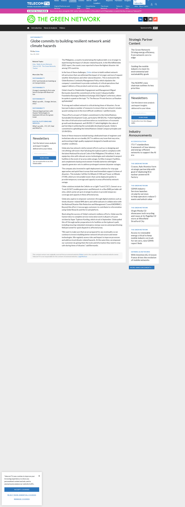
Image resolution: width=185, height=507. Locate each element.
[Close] (39, 476)
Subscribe (44, 158)
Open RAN (79, 7)
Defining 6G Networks (140, 252)
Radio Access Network (44, 64)
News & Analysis (50, 28)
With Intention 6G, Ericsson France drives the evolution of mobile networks (144, 257)
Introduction (36, 28)
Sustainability (36, 37)
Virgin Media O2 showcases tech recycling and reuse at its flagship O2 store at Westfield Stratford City (143, 215)
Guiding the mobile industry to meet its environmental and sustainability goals (140, 70)
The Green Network (104, 7)
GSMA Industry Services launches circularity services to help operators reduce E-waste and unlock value (144, 193)
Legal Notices (82, 256)
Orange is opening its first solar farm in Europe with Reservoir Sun (44, 92)
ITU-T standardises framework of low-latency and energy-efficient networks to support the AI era (143, 149)
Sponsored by (147, 28)
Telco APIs (128, 7)
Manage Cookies (22, 499)
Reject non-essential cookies (21, 495)
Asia (136, 6)
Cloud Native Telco (90, 7)
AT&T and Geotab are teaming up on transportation (44, 82)
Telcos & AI (119, 7)
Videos (62, 28)
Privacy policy (37, 163)
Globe (37, 51)
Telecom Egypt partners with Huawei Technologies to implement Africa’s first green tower (43, 114)
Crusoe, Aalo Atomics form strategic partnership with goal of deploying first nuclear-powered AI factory (143, 171)
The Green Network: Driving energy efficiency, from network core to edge (143, 53)
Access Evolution (138, 141)
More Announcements (140, 267)
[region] (22, 488)
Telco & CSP (37, 66)
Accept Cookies (21, 489)
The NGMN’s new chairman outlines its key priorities (142, 85)
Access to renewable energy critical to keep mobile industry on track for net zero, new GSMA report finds (142, 238)
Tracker (35, 68)
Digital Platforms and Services (62, 7)
